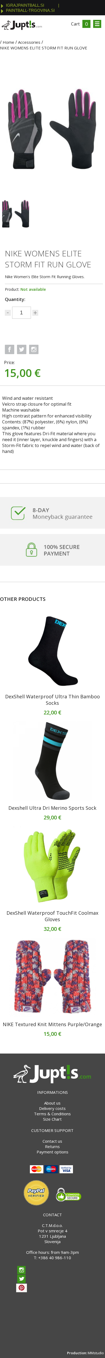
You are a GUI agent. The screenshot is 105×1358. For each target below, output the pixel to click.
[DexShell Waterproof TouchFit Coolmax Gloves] (52, 866)
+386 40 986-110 (54, 1257)
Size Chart (52, 1119)
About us (52, 1103)
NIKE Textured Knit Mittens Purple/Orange (52, 1024)
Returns (52, 1146)
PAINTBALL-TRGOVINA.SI (30, 10)
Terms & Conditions (52, 1113)
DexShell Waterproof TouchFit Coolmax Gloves (52, 916)
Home (8, 42)
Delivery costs (52, 1108)
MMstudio (96, 1352)
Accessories (29, 42)
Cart (75, 24)
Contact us (52, 1141)
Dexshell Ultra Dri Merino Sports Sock (52, 808)
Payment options (52, 1151)
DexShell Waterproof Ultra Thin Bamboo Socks (52, 699)
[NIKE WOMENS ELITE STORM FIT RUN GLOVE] (15, 213)
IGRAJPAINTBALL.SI (25, 5)
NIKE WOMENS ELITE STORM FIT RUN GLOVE (43, 47)
